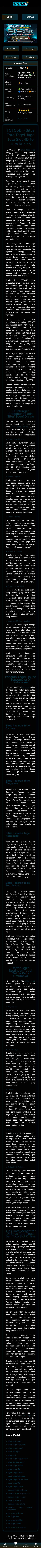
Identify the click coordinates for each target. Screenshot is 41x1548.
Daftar (15, 1547)
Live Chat (36, 1546)
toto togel (26, 1415)
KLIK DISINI (23, 118)
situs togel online (20, 427)
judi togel (25, 687)
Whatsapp (25, 1546)
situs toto (21, 1249)
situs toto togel (28, 150)
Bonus (5, 1546)
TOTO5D (23, 184)
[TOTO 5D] (20, 5)
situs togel (30, 981)
